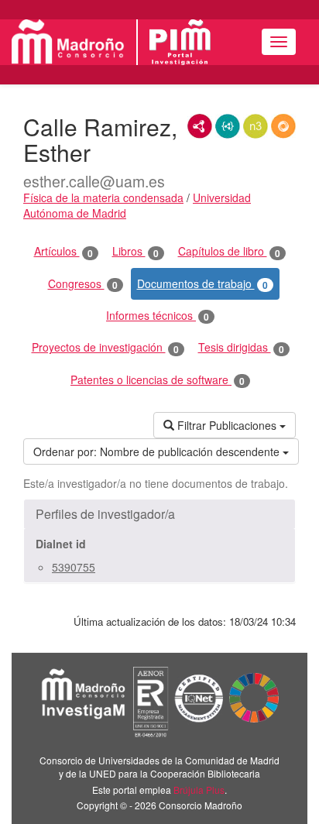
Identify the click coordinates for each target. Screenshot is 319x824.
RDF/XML (199, 126)
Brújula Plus (199, 789)
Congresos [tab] (83, 284)
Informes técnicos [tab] (157, 315)
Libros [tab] (135, 251)
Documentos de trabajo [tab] (202, 284)
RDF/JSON (283, 126)
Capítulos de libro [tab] (229, 251)
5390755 (73, 567)
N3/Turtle (255, 126)
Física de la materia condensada (103, 197)
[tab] (159, 514)
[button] (159, 514)
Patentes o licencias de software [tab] (157, 380)
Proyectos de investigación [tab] (105, 347)
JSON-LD (227, 126)
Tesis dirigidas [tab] (241, 347)
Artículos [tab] (63, 251)
